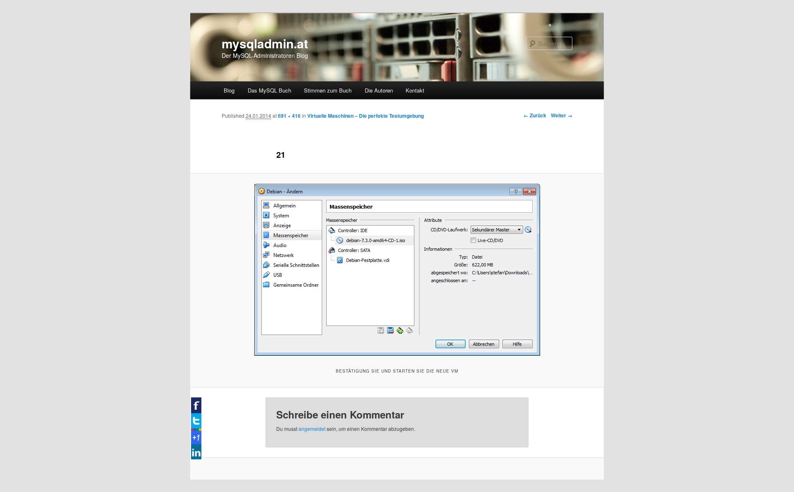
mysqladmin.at (265, 43)
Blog (229, 90)
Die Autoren (379, 90)
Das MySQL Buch (269, 90)
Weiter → (561, 115)
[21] (397, 270)
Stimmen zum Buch (328, 90)
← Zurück (535, 115)
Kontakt (415, 90)
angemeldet (312, 428)
